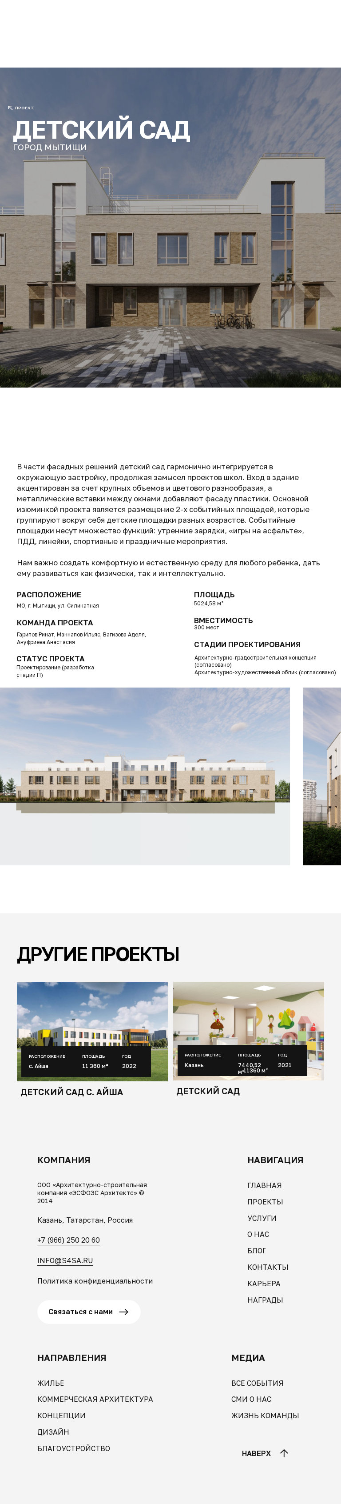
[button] (47, 14)
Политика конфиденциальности (95, 1280)
